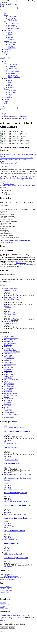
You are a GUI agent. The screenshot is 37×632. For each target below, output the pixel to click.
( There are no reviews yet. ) (8, 163)
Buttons (10, 32)
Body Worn (7, 30)
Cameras (6, 41)
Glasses (10, 34)
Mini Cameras (12, 44)
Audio (6, 15)
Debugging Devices (14, 28)
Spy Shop (29, 178)
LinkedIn (13, 185)
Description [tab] (7, 190)
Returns (2, 588)
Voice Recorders (12, 20)
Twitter (8, 185)
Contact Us (3, 606)
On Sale (6, 51)
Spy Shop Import (9, 184)
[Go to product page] (20, 289)
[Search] (18, 8)
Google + (19, 185)
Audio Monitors (12, 16)
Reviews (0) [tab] (7, 194)
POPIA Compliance (6, 590)
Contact (6, 53)
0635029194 (9, 242)
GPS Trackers (8, 49)
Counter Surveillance (14, 27)
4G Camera (12, 178)
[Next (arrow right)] (2, 631)
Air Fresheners (12, 42)
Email (30, 185)
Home (5, 13)
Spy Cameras (12, 48)
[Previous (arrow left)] (1, 631)
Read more (7, 550)
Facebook (3, 185)
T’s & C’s (9, 588)
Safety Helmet (21, 178)
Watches (10, 37)
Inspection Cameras (23, 176)
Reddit (34, 185)
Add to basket (4, 182)
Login (5, 55)
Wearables (11, 39)
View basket (4, 627)
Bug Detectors (12, 25)
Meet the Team (4, 592)
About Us (3, 603)
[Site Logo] (10, 4)
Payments (3, 587)
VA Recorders (12, 18)
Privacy (9, 587)
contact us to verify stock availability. (19, 240)
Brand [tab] (5, 192)
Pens (9, 35)
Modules (10, 46)
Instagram (19, 615)
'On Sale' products (21, 263)
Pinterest (25, 185)
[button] (2, 6)
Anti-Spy (6, 22)
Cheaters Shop (4, 604)
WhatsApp (3, 187)
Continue (11, 627)
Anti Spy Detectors (13, 23)
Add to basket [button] (8, 440)
